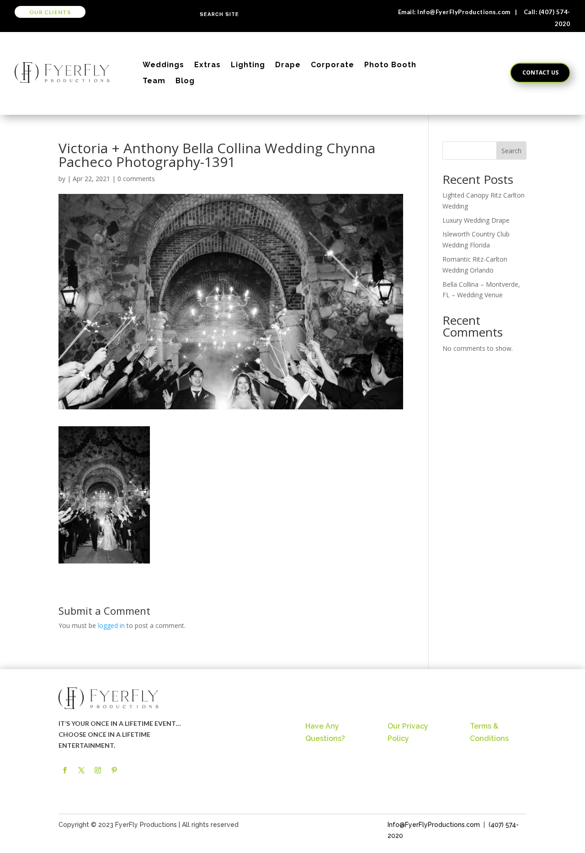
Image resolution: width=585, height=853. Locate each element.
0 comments (136, 178)
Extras (207, 64)
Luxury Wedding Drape (476, 220)
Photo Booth (390, 64)
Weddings (163, 64)
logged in (111, 625)
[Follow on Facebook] (64, 770)
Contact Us (540, 72)
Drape (288, 64)
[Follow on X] (81, 770)
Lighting (248, 64)
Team (154, 80)
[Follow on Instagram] (97, 770)
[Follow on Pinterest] (114, 770)
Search (511, 150)
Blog (185, 80)
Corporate (332, 64)
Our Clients (50, 12)
